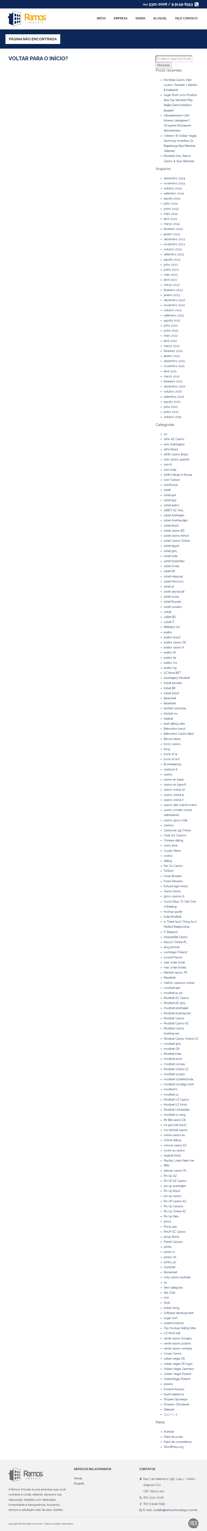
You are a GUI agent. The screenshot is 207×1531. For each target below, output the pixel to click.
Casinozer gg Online (177, 830)
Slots (167, 1302)
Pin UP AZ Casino (175, 1180)
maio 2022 (171, 335)
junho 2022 (171, 330)
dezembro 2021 (174, 361)
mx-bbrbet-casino (176, 1130)
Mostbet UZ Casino (176, 1099)
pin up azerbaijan (175, 1186)
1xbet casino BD (174, 530)
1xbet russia (171, 596)
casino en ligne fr (175, 784)
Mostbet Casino (174, 1018)
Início (101, 18)
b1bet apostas (173, 683)
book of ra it (172, 759)
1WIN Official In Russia (178, 474)
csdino (168, 855)
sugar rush (170, 1318)
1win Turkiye (172, 479)
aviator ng (170, 667)
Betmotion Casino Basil (179, 733)
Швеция (169, 1409)
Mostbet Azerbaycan (177, 1013)
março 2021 (171, 376)
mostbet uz (171, 1094)
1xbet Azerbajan (174, 515)
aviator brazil (172, 637)
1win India (170, 469)
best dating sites (174, 723)
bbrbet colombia (175, 708)
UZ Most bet (172, 1333)
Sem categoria (173, 1287)
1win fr (168, 464)
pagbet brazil (172, 1155)
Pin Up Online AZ (175, 1211)
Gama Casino (172, 891)
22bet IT (169, 622)
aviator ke (170, 657)
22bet (167, 612)
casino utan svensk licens (180, 805)
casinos (169, 825)
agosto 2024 (172, 198)
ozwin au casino (174, 1150)
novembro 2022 (174, 305)
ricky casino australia (177, 1277)
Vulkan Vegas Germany (179, 1368)
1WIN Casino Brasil (176, 454)
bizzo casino (172, 744)
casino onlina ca (174, 789)
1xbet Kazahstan (174, 561)
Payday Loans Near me (179, 1160)
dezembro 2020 (174, 386)
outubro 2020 (173, 391)
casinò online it (173, 800)
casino (168, 774)
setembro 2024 (174, 193)
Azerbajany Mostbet (177, 677)
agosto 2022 (172, 320)
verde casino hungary (178, 1338)
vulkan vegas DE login (178, 1363)
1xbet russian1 (173, 606)
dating (168, 860)
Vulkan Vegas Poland (177, 1373)
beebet (168, 718)
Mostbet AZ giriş (174, 1003)
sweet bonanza (174, 1323)
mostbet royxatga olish (179, 1084)
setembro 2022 (174, 315)
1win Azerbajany (174, 444)
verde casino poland (177, 1343)
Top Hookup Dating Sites (180, 1328)
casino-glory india (175, 820)
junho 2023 (171, 269)
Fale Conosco (186, 18)
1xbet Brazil (171, 525)
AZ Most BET (172, 672)
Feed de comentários (178, 1441)
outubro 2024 (173, 188)
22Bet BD (170, 617)
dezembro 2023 (174, 239)
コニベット (171, 1414)
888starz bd (172, 627)
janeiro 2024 (172, 234)
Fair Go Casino (173, 865)
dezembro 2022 (174, 300)
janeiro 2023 (172, 295)
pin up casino (172, 1196)
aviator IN (170, 652)
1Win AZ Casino (174, 439)
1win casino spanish (176, 459)
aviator (168, 632)
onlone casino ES (175, 1145)
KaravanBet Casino (176, 937)
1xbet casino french (176, 535)
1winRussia (171, 484)
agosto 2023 (172, 259)
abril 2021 (170, 371)
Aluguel (160, 18)
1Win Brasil (171, 449)
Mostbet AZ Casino (176, 998)
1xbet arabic (171, 505)
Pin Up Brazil (172, 1191)
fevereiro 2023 (173, 290)
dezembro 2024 (174, 178)
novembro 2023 (174, 244)
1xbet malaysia (173, 576)
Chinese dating (173, 840)
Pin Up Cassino (173, 1206)
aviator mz (170, 662)
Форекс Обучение (176, 1404)
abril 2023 (170, 279)
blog (167, 749)
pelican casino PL (175, 1170)
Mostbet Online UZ (176, 1069)
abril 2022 (170, 340)
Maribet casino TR (175, 972)
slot (166, 1297)
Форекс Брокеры (175, 1399)
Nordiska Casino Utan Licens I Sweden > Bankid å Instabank (180, 85)
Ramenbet (170, 1272)
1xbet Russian (172, 601)
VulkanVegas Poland (177, 1379)
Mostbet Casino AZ (176, 1023)
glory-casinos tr (174, 896)
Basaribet (170, 703)
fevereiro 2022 (173, 351)
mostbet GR (172, 1048)
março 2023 (172, 284)
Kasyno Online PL (175, 942)
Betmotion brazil (174, 728)
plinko (168, 1246)
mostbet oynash (174, 1074)
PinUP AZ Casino (175, 1231)
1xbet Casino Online (177, 540)
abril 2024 (170, 218)
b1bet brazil (171, 693)
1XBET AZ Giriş (173, 510)
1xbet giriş (170, 551)
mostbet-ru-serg (175, 1114)
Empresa (120, 18)
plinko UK (170, 1257)
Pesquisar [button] (163, 65)
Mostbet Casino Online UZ (181, 1038)
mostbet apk (172, 987)
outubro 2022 (173, 310)
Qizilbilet (169, 1267)
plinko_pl (170, 1262)
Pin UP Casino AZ (175, 1201)
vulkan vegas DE (174, 1358)
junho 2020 (171, 411)
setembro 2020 (174, 396)
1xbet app (170, 500)
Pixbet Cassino (173, 1241)
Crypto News (172, 850)
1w (165, 434)
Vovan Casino (173, 1353)
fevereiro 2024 (173, 229)
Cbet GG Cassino (175, 835)
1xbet (167, 490)
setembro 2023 (174, 254)
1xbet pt (169, 586)
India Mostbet (172, 916)
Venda (140, 18)
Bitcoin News (172, 739)
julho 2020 (171, 406)
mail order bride (174, 962)
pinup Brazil (171, 1236)
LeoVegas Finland (175, 952)
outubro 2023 (173, 249)
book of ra (170, 754)
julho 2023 (171, 264)
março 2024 (172, 223)
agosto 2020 (172, 401)
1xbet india (170, 556)
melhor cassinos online (179, 982)
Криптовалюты (174, 1394)
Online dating (172, 1140)
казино (168, 1384)
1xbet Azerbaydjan (176, 520)
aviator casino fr (174, 647)
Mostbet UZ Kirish (175, 1104)
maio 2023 (171, 274)
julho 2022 (171, 325)
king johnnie (172, 947)
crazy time (170, 845)
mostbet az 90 (173, 993)
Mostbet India (172, 1053)
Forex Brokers (173, 876)
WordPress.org (174, 1447)
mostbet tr (170, 1089)
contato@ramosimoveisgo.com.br (175, 1510)
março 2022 (172, 346)
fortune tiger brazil (176, 886)
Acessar (169, 1431)
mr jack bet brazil (175, 1125)
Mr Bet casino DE (175, 1120)
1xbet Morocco (174, 581)
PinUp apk (170, 1226)
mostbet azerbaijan (176, 1008)
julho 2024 (171, 203)
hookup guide (173, 911)
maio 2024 (171, 213)
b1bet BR (169, 688)
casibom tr (171, 769)
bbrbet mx (170, 713)
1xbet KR (169, 571)
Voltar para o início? (38, 58)
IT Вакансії (170, 932)
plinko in (169, 1251)
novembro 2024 (174, 183)
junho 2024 (171, 208)
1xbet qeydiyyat (174, 591)
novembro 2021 (174, 366)
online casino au (174, 1135)
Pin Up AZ (170, 1175)
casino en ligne (174, 779)
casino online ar (174, 794)
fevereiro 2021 (173, 381)
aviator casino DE (175, 642)
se (165, 1282)
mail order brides (175, 967)
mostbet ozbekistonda (178, 1079)
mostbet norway (174, 1064)
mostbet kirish (173, 1058)
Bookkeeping (172, 764)
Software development (178, 1313)
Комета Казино (174, 1389)
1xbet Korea (171, 566)
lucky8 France (173, 957)
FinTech (168, 870)
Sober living (171, 1308)
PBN (166, 1165)
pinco (167, 1221)
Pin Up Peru (171, 1216)
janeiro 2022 (172, 356)
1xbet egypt (171, 545)
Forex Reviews (173, 881)
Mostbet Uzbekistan (177, 1109)
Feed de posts (173, 1436)
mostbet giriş (172, 1043)
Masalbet (169, 977)
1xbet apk (170, 495)
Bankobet (170, 698)
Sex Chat (169, 1292)
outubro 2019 (172, 416)
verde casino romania (178, 1348)
